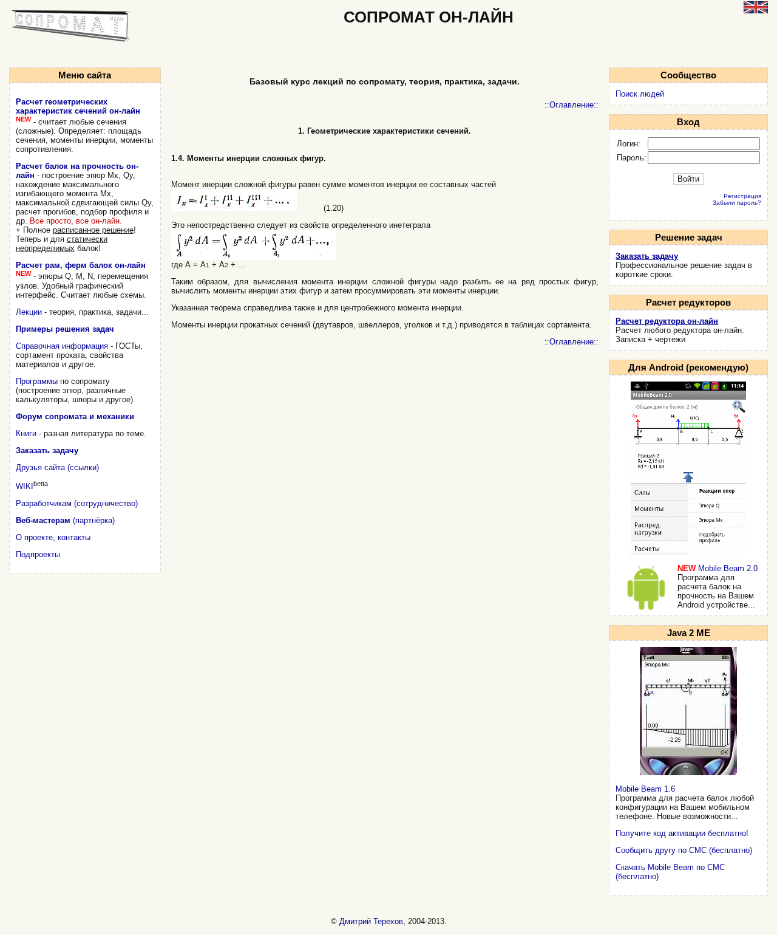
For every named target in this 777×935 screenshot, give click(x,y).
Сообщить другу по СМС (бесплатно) (684, 850)
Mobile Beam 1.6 (645, 788)
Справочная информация (62, 346)
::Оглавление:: (572, 104)
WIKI (24, 486)
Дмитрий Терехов (371, 921)
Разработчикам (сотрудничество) (77, 503)
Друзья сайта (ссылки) (57, 467)
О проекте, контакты (53, 537)
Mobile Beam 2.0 (728, 568)
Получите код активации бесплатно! (682, 833)
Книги (26, 433)
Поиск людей (640, 93)
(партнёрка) (65, 520)
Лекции (29, 312)
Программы (37, 381)
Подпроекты (38, 554)
